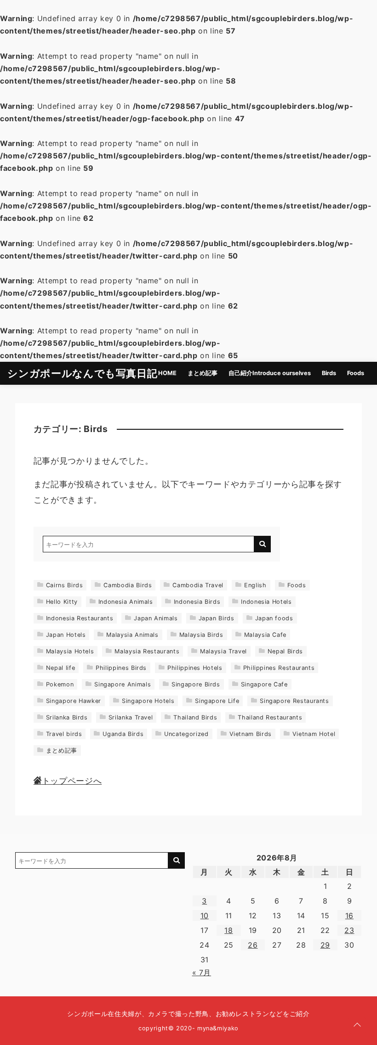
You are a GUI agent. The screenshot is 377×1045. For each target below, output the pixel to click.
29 (325, 944)
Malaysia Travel (223, 651)
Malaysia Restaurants (146, 651)
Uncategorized (186, 733)
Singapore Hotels (148, 700)
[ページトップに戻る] (357, 1025)
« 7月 (201, 972)
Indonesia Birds (197, 601)
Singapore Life (217, 700)
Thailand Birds (195, 717)
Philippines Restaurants (279, 667)
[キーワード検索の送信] (262, 544)
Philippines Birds (121, 667)
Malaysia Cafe (265, 634)
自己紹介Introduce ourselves (269, 373)
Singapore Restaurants (294, 700)
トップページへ (72, 781)
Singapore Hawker (73, 700)
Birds (329, 373)
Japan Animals (155, 618)
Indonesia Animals (125, 601)
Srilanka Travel (131, 717)
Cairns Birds (64, 585)
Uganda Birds (123, 733)
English (255, 585)
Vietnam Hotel (313, 733)
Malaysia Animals (132, 634)
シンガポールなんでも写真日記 (82, 373)
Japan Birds (216, 618)
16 (349, 915)
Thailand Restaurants (270, 717)
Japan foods (274, 618)
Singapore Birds (195, 684)
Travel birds (64, 733)
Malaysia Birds (201, 634)
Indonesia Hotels (266, 601)
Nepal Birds (285, 651)
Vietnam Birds (250, 733)
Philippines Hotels (195, 667)
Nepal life (60, 667)
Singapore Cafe (264, 684)
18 (228, 930)
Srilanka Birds (67, 717)
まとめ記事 (202, 373)
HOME (167, 373)
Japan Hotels (66, 634)
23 (349, 930)
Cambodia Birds (127, 585)
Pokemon (60, 684)
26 (252, 944)
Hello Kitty (62, 601)
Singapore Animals (122, 684)
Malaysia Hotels (70, 651)
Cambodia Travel (197, 585)
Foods (355, 373)
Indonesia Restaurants (79, 618)
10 (204, 915)
